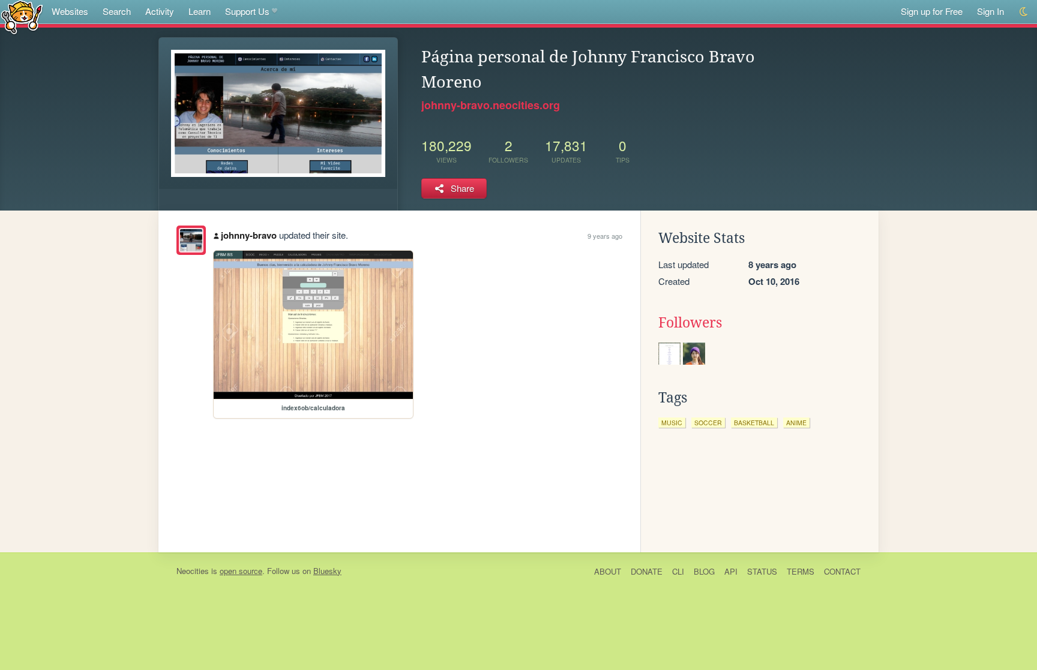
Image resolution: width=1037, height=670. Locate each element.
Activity (159, 11)
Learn (199, 11)
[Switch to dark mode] (1024, 11)
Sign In (990, 11)
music (671, 422)
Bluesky (327, 570)
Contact (842, 571)
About (607, 571)
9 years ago (605, 236)
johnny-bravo (249, 235)
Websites (70, 11)
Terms (800, 571)
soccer (708, 422)
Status (762, 571)
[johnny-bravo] (191, 240)
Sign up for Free (932, 11)
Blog (704, 571)
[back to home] (22, 16)
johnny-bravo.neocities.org (490, 105)
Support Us (247, 11)
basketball (754, 422)
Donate (647, 571)
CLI (678, 571)
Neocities (192, 570)
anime (796, 422)
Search (117, 11)
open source (241, 570)
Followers (690, 323)
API (731, 571)
